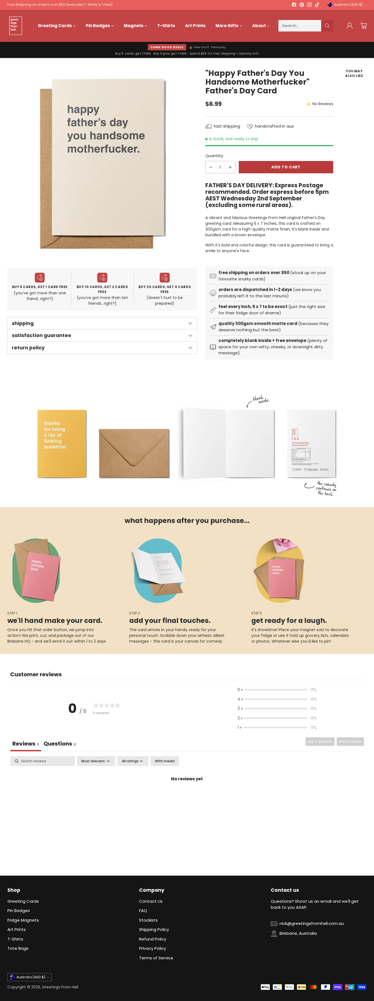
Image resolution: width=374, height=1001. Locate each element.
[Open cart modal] (363, 26)
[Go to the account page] (349, 26)
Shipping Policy (154, 929)
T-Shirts (15, 939)
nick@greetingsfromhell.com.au (312, 923)
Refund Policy (152, 939)
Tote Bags (17, 948)
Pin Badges (18, 910)
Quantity (214, 156)
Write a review (350, 741)
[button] (277, 690)
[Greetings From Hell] (15, 26)
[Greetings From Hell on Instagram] (309, 5)
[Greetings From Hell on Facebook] (294, 5)
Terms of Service (156, 958)
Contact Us (151, 901)
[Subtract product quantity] (210, 167)
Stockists (148, 920)
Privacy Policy (152, 948)
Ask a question (320, 741)
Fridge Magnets (23, 920)
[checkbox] (165, 761)
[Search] (327, 25)
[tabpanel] (187, 797)
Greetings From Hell (60, 987)
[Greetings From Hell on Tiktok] (317, 5)
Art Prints (16, 929)
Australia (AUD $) (348, 4)
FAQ (143, 910)
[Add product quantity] (230, 167)
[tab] (59, 744)
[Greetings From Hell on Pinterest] (301, 5)
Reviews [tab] (25, 743)
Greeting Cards (23, 901)
